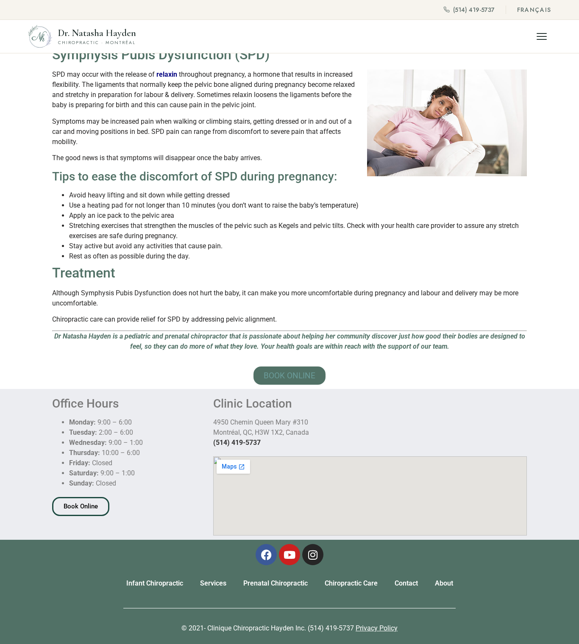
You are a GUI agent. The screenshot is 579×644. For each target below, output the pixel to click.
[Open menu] (541, 36)
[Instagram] (312, 554)
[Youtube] (289, 554)
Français (534, 10)
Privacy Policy (377, 628)
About (444, 583)
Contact (406, 583)
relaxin (166, 74)
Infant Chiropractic (154, 583)
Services (213, 583)
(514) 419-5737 (474, 10)
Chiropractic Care (351, 583)
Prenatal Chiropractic (275, 583)
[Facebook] (266, 554)
